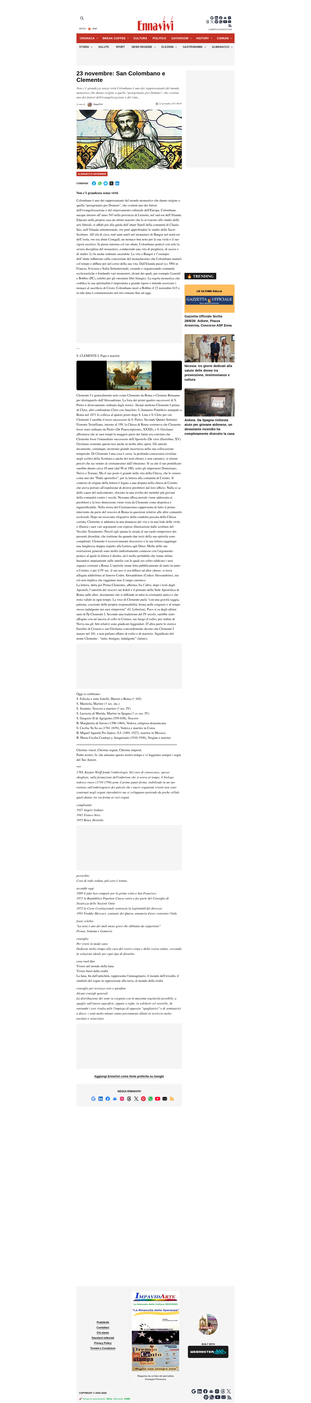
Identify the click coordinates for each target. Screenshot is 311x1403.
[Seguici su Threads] (208, 22)
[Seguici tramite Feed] (230, 26)
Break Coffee (114, 38)
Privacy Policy (103, 1343)
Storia (84, 47)
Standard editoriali (103, 1338)
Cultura (140, 38)
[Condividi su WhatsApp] (99, 183)
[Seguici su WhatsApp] (221, 22)
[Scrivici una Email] (229, 22)
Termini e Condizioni (102, 1348)
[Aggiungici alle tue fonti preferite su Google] (212, 18)
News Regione (142, 47)
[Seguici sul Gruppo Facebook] (225, 18)
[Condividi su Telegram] (105, 183)
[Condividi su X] (111, 183)
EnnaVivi (98, 104)
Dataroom (180, 38)
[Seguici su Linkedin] (216, 18)
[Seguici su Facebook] (221, 18)
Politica (159, 38)
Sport (120, 47)
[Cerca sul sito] (82, 18)
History (202, 38)
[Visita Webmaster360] (208, 1352)
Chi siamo (103, 1332)
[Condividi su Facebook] (94, 183)
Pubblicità (103, 1322)
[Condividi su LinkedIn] (117, 183)
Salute (103, 47)
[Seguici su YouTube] (225, 22)
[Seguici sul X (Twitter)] (212, 22)
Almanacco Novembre (92, 174)
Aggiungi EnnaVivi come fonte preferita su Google (129, 1076)
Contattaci (103, 1327)
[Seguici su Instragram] (229, 18)
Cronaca (87, 38)
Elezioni (167, 47)
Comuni (223, 38)
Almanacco (220, 47)
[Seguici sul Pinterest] (216, 22)
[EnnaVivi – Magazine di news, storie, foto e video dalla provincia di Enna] (155, 23)
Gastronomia (193, 47)
